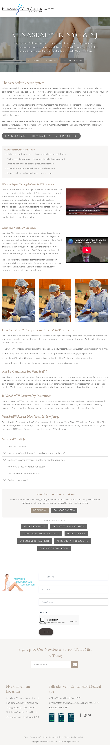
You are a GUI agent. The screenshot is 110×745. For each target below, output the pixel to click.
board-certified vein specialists (91, 387)
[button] (49, 8)
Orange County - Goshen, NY (21, 707)
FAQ (26, 737)
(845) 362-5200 (73, 698)
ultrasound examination (45, 189)
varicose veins (40, 88)
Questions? (35, 737)
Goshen (35, 425)
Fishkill (59, 425)
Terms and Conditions (75, 737)
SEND (46, 631)
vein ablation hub (14, 342)
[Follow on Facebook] (80, 715)
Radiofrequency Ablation (16, 353)
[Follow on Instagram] (85, 715)
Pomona (10, 425)
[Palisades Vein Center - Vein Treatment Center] (22, 8)
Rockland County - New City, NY (22, 698)
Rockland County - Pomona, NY (22, 702)
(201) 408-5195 (91, 702)
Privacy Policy (56, 737)
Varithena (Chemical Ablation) (18, 358)
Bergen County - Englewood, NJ (22, 716)
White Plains (69, 422)
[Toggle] (4, 446)
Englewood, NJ (9, 429)
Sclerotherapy (11, 363)
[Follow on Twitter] (89, 715)
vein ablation (32, 121)
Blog (45, 737)
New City (101, 422)
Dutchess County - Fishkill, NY (21, 712)
